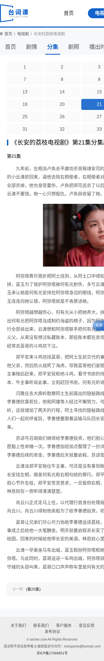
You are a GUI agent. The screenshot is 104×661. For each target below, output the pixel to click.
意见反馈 (86, 625)
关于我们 (18, 625)
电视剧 (23, 34)
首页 (69, 13)
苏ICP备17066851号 (52, 653)
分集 (52, 47)
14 (62, 91)
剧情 (31, 47)
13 (24, 91)
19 (24, 104)
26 (62, 116)
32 (62, 129)
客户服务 (64, 625)
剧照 (73, 47)
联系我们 (41, 625)
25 (24, 116)
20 (62, 104)
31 (24, 129)
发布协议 (52, 631)
